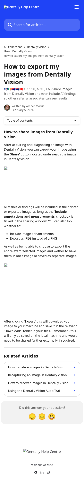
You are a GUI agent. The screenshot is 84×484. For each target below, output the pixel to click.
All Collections (13, 47)
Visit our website (42, 465)
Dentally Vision (36, 47)
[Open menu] (76, 7)
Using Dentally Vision (18, 51)
